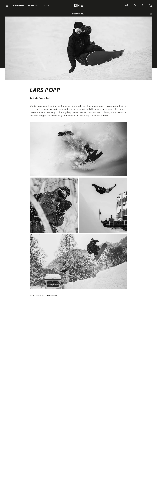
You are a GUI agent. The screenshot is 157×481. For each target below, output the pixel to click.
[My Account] (140, 6)
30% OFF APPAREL (78, 14)
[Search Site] (132, 6)
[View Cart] (148, 6)
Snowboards (18, 6)
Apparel (45, 6)
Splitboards (33, 6)
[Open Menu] (7, 6)
